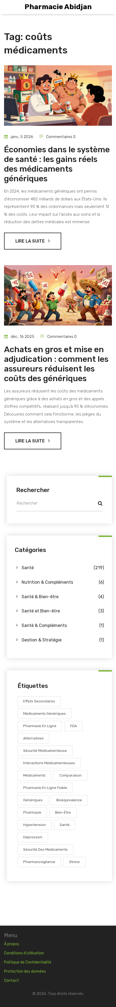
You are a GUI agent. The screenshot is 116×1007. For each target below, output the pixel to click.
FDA (73, 726)
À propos (11, 944)
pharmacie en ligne (39, 726)
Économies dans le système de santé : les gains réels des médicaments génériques (57, 164)
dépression (32, 837)
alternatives (33, 738)
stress (74, 862)
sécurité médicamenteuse (45, 751)
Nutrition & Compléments (63, 582)
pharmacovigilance (39, 862)
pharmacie (32, 812)
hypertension (34, 825)
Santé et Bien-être (63, 610)
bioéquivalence (69, 800)
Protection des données (25, 971)
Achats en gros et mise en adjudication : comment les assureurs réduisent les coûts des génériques (56, 364)
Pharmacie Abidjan (58, 7)
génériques (33, 800)
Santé (63, 567)
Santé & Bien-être (63, 596)
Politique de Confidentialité (27, 962)
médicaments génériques (44, 714)
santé (65, 825)
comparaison (70, 775)
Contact (11, 980)
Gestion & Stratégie (63, 640)
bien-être (63, 812)
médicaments (34, 775)
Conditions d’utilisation (24, 953)
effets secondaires (39, 701)
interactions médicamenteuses (49, 763)
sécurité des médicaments (45, 849)
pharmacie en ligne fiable (45, 788)
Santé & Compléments (63, 625)
